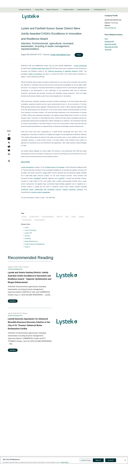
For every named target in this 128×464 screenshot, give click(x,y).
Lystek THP (46, 173)
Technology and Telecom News (100, 9)
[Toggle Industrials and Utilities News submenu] (92, 9)
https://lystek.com (110, 28)
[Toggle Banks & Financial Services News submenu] (61, 9)
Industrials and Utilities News (83, 9)
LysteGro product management (40, 192)
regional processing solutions (73, 189)
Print (106, 39)
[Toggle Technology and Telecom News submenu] (108, 9)
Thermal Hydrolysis (27, 220)
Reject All (98, 460)
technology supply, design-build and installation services (41, 189)
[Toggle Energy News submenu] (45, 9)
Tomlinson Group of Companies (54, 167)
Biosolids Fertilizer (34, 216)
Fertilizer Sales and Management (34, 244)
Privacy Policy (65, 462)
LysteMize (36, 178)
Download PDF (109, 41)
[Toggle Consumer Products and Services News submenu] (33, 9)
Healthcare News (68, 9)
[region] (64, 460)
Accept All (111, 460)
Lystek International (80, 65)
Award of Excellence (35, 74)
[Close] (125, 460)
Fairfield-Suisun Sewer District (41, 68)
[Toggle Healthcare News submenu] (75, 9)
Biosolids (24, 216)
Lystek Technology (30, 230)
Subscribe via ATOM (111, 47)
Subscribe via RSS (110, 44)
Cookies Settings (85, 460)
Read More (13, 301)
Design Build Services (31, 241)
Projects (27, 247)
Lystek (66, 216)
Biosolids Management (48, 216)
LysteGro (60, 178)
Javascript (108, 49)
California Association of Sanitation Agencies (63, 71)
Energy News (39, 9)
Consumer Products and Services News (25, 9)
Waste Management (40, 220)
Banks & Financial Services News (53, 9)
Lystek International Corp (60, 54)
